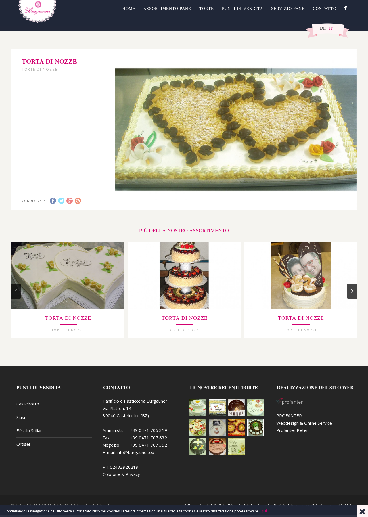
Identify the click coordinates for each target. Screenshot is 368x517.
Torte (206, 8)
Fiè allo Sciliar (29, 430)
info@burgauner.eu (135, 452)
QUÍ (263, 511)
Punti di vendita (242, 8)
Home (128, 8)
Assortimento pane (167, 8)
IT (331, 28)
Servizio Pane (288, 8)
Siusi (20, 417)
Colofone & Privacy (121, 474)
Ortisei (23, 444)
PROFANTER (289, 415)
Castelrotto (27, 404)
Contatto (324, 8)
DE (323, 28)
